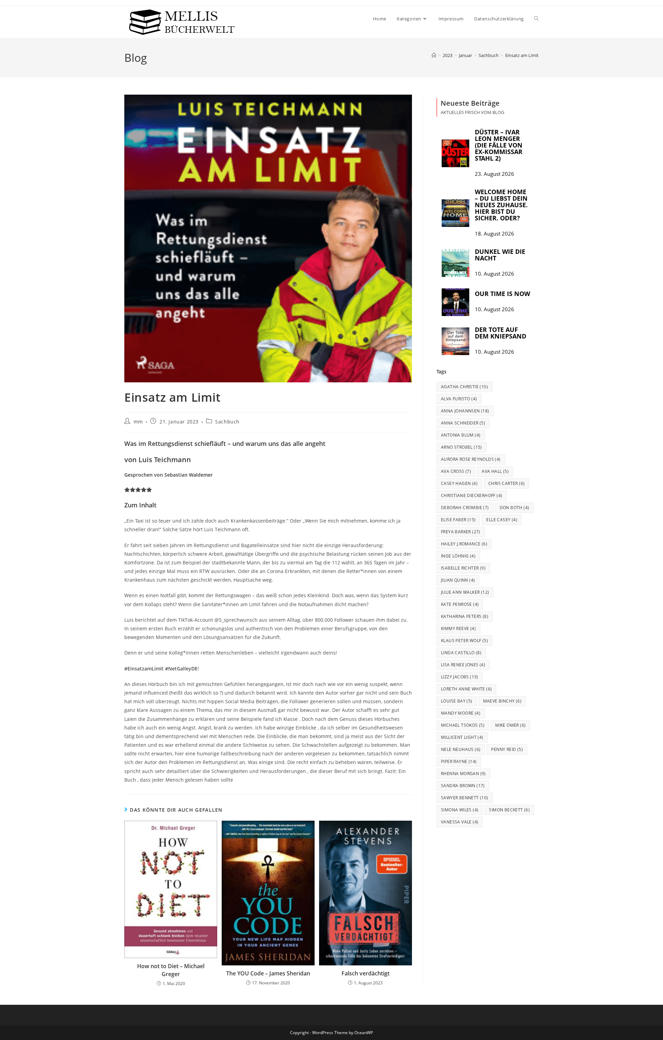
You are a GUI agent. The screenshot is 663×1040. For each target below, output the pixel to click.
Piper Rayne (459, 761)
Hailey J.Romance (464, 544)
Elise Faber (458, 520)
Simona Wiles (459, 810)
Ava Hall (495, 471)
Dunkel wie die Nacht (500, 254)
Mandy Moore (460, 713)
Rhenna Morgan (463, 773)
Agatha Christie (464, 387)
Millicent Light (462, 737)
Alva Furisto (459, 399)
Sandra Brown (463, 786)
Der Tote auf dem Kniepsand (500, 332)
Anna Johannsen (465, 411)
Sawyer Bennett (464, 798)
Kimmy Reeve (458, 628)
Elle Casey (501, 520)
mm (138, 421)
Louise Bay (456, 701)
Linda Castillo (461, 653)
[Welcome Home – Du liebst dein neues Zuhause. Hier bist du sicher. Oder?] (455, 213)
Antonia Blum (460, 435)
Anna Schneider (463, 423)
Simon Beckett (509, 810)
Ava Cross (456, 471)
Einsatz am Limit (522, 55)
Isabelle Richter (463, 568)
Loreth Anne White (466, 689)
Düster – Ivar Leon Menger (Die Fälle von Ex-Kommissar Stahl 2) (498, 145)
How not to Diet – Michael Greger (170, 969)
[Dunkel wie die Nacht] (455, 263)
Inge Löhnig (458, 556)
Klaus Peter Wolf (464, 640)
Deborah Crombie (465, 508)
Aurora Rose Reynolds (471, 459)
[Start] (434, 55)
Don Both (514, 508)
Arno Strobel (461, 447)
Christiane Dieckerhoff (471, 495)
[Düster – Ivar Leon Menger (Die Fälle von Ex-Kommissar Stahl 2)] (455, 153)
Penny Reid (507, 749)
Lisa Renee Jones (463, 665)
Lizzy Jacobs (459, 677)
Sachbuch (227, 421)
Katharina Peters (464, 616)
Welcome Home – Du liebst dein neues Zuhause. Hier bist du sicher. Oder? (501, 205)
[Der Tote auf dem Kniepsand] (455, 341)
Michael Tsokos (462, 725)
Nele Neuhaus (460, 749)
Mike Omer (510, 725)
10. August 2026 (494, 273)
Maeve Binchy (502, 701)
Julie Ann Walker (465, 592)
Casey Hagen (459, 483)
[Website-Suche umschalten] (536, 18)
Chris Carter (506, 483)
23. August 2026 (494, 173)
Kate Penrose (460, 604)
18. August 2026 (494, 233)
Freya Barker (460, 532)
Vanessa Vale (459, 822)
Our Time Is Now (502, 293)
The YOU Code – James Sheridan (268, 973)
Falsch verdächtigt (366, 973)
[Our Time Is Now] (455, 302)
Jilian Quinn (458, 580)
